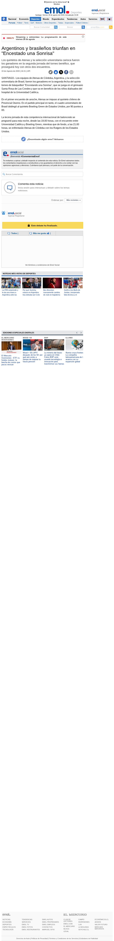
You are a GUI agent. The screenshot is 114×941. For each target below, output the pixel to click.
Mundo (46, 19)
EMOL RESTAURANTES (31, 929)
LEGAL (66, 931)
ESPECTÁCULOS (9, 927)
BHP (46, 338)
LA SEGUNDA (83, 927)
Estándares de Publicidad (89, 938)
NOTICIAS (6, 919)
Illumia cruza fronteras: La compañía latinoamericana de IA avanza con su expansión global (75, 357)
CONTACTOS (47, 927)
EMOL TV (25, 924)
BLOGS (66, 929)
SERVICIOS (26, 922)
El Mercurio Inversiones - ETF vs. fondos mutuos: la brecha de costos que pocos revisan (10, 360)
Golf (32, 23)
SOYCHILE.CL (83, 929)
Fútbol (19, 23)
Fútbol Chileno (82, 23)
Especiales (69, 23)
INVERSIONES (83, 922)
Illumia (69, 338)
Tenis (26, 23)
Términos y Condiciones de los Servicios (63, 938)
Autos (83, 19)
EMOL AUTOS (47, 919)
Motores (39, 23)
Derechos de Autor (23, 938)
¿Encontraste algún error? (45, 139)
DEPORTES (7, 924)
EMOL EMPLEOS (48, 924)
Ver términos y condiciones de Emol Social (42, 265)
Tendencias (72, 19)
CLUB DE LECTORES (68, 920)
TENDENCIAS (27, 919)
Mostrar (57, 4)
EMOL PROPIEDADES (50, 922)
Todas (60, 23)
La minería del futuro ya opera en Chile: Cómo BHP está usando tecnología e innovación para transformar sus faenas (54, 358)
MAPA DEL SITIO (48, 929)
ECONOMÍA (7, 922)
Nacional (12, 19)
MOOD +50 (27, 338)
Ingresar (95, 13)
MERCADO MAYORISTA (99, 928)
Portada (12, 23)
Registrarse (104, 13)
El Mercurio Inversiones (7, 339)
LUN (80, 924)
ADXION (98, 922)
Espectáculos (58, 19)
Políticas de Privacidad (39, 938)
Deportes (35, 19)
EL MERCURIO (69, 926)
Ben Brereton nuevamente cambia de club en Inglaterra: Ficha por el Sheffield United (51, 295)
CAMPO (81, 919)
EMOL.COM (68, 924)
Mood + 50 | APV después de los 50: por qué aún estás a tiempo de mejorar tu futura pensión (32, 357)
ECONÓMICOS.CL (102, 919)
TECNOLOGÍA (8, 929)
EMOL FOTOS (27, 927)
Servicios (93, 19)
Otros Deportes (50, 23)
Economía (23, 19)
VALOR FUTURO (101, 924)
